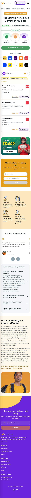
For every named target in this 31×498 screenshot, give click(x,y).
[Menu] (28, 3)
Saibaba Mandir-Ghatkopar (18, 8)
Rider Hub (3, 467)
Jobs (2, 8)
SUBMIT (15, 182)
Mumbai (8, 8)
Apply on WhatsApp (16, 47)
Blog (2, 470)
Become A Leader (6, 464)
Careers (3, 454)
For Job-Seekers (5, 461)
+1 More (3, 81)
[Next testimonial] (18, 259)
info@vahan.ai (6, 480)
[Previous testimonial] (13, 259)
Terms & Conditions (6, 451)
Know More (15, 97)
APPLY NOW (25, 97)
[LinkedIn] (14, 489)
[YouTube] (17, 489)
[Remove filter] (7, 78)
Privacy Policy (4, 448)
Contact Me (15, 428)
